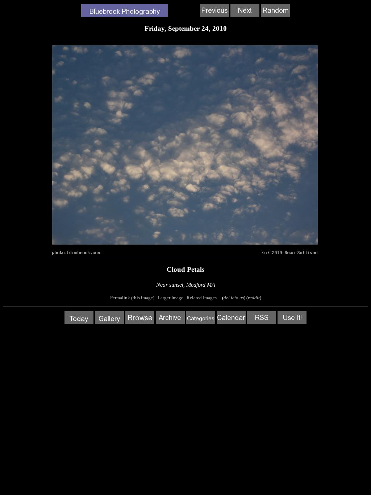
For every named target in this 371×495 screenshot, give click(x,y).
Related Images (202, 297)
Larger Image (170, 297)
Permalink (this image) (132, 297)
